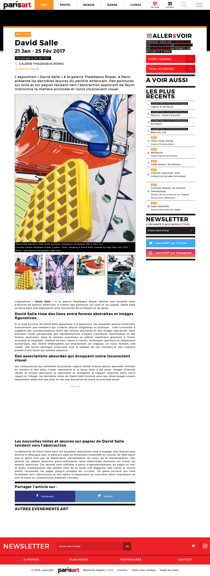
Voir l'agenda (170, 59)
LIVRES (135, 5)
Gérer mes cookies (144, 570)
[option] (75, 173)
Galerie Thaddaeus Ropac (41, 64)
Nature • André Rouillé (165, 115)
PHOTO (65, 5)
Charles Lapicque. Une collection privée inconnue (168, 174)
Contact (185, 559)
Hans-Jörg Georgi (162, 140)
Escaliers (156, 123)
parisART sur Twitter (167, 243)
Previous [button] (21, 173)
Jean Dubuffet (160, 206)
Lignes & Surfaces (162, 106)
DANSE (112, 5)
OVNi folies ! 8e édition (166, 164)
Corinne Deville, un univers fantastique (168, 190)
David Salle (29, 69)
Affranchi (157, 152)
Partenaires (130, 559)
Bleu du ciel (158, 132)
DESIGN (88, 5)
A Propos (31, 559)
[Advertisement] (75, 411)
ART (44, 5)
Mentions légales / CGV (98, 570)
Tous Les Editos (170, 69)
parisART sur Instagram (174, 253)
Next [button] (128, 173)
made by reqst (169, 570)
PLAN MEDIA (79, 559)
